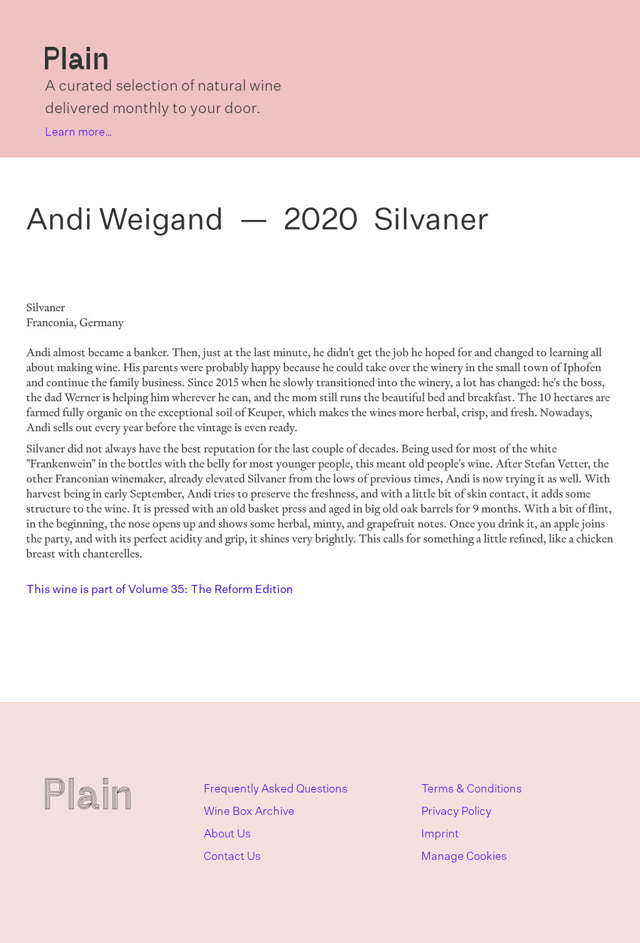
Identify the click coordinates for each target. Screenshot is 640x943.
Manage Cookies (464, 856)
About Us (227, 834)
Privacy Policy (456, 811)
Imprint (440, 834)
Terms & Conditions (471, 789)
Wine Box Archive (249, 811)
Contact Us (232, 856)
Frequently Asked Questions (276, 789)
